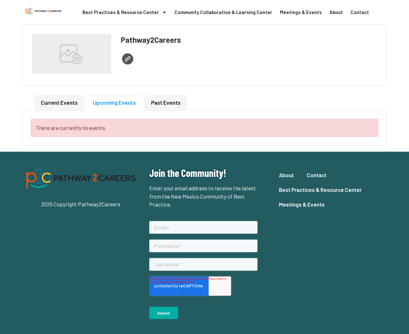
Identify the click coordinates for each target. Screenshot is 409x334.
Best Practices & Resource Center (120, 12)
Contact (360, 12)
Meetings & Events (301, 12)
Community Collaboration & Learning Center (223, 12)
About (336, 12)
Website (127, 59)
